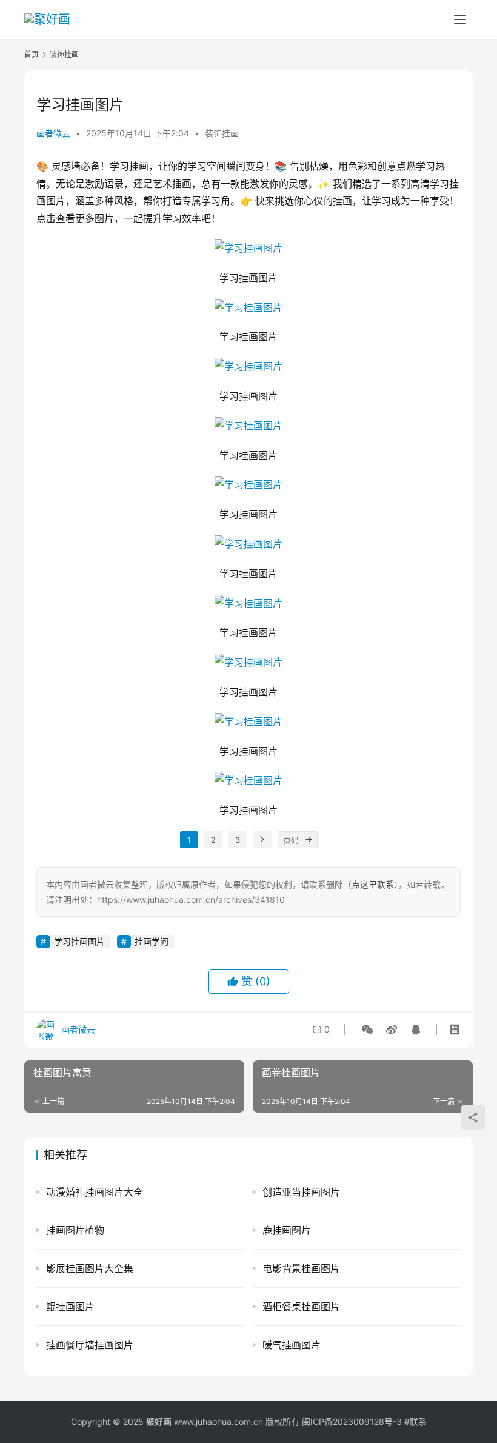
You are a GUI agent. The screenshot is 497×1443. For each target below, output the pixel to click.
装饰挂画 (222, 133)
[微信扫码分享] (367, 1029)
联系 (418, 1421)
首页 (31, 54)
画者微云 (53, 133)
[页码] (309, 839)
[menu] (460, 19)
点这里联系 (373, 884)
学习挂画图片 (79, 941)
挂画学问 (151, 941)
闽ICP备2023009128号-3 (352, 1421)
